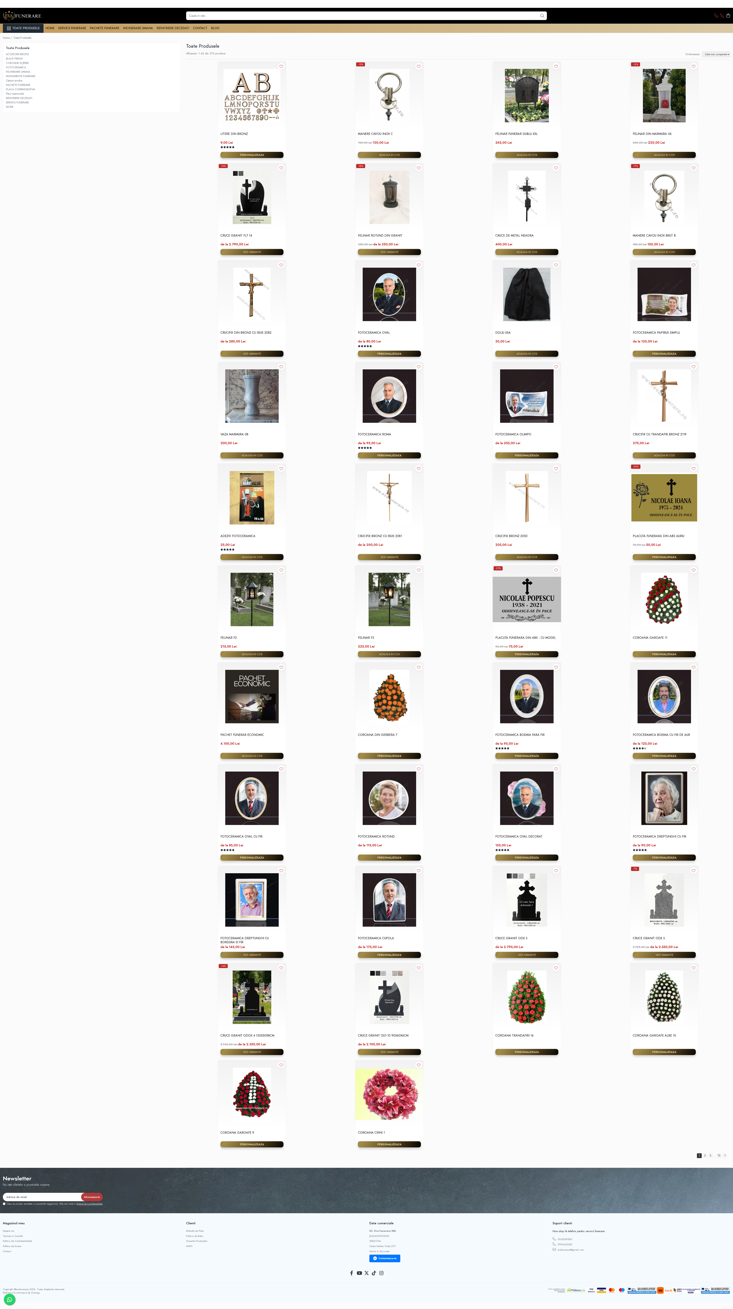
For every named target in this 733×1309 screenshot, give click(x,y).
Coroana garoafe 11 (650, 638)
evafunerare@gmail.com (570, 1250)
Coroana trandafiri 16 (514, 1036)
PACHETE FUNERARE (104, 28)
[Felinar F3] (389, 599)
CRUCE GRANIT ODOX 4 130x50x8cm (247, 1036)
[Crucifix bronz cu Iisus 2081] (389, 498)
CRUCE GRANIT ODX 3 (511, 938)
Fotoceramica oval (374, 333)
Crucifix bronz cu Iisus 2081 (380, 536)
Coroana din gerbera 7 (377, 735)
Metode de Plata (195, 1231)
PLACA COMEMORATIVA (20, 89)
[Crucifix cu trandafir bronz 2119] (664, 396)
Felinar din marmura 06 (652, 134)
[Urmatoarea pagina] (724, 1155)
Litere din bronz (234, 134)
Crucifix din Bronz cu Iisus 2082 (245, 333)
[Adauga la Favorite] (281, 66)
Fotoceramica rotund (376, 837)
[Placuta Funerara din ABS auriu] (664, 498)
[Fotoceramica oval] (389, 294)
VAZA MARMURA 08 (234, 435)
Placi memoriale (15, 94)
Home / (8, 38)
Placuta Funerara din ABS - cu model (525, 638)
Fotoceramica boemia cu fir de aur (661, 735)
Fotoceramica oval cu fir (241, 837)
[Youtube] (359, 1273)
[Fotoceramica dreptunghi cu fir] (664, 798)
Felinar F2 (228, 638)
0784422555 (564, 1244)
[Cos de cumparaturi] (728, 16)
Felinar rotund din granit (380, 236)
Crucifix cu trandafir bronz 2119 (659, 435)
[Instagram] (381, 1273)
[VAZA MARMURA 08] (252, 396)
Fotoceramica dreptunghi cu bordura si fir (244, 940)
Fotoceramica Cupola (376, 938)
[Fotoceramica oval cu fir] (252, 798)
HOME (49, 28)
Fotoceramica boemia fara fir (520, 735)
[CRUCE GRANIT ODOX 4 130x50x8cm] (252, 997)
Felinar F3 (366, 638)
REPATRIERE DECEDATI (173, 28)
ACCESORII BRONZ (17, 54)
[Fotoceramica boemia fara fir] (527, 696)
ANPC (189, 1246)
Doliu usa (503, 333)
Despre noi (8, 1231)
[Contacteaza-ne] (716, 16)
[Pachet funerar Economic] (252, 696)
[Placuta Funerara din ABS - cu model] (527, 599)
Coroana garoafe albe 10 (654, 1036)
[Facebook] (351, 1273)
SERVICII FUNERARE (72, 28)
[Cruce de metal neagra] (527, 197)
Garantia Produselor (196, 1241)
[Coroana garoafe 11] (664, 599)
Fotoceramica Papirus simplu (656, 333)
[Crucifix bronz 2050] (527, 498)
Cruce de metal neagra (514, 236)
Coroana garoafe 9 (237, 1133)
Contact (7, 1251)
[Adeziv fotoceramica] (252, 498)
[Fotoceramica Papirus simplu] (664, 294)
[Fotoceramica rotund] (389, 798)
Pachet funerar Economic (242, 735)
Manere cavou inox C (375, 134)
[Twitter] (366, 1273)
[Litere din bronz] (252, 95)
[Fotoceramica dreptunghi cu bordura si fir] (252, 900)
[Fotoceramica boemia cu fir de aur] (664, 696)
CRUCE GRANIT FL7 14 (236, 236)
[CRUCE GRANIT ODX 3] (527, 900)
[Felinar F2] (252, 599)
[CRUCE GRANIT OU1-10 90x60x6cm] (389, 997)
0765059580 (564, 1239)
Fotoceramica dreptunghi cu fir (659, 837)
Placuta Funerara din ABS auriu (658, 536)
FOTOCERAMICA (16, 67)
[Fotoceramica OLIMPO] (527, 396)
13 (719, 1155)
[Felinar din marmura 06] (664, 95)
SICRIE (9, 107)
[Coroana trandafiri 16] (527, 997)
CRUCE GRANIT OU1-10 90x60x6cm (383, 1036)
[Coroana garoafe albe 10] (664, 997)
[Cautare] (542, 15)
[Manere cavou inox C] (389, 95)
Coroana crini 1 (371, 1133)
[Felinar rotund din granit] (389, 197)
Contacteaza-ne (387, 1258)
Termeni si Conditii (13, 1236)
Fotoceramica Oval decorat (518, 837)
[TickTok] (374, 1273)
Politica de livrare (12, 1246)
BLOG (215, 28)
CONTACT (200, 28)
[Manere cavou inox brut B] (664, 197)
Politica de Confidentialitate (90, 1204)
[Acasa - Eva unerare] (22, 16)
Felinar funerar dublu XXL (516, 134)
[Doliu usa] (527, 294)
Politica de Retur (194, 1236)
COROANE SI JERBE (17, 63)
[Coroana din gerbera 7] (389, 696)
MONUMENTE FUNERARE (20, 76)
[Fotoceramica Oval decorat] (527, 798)
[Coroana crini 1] (389, 1094)
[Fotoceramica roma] (389, 396)
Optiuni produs (14, 80)
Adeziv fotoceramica (237, 536)
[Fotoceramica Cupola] (389, 900)
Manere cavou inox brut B (654, 236)
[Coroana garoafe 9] (252, 1094)
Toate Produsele (26, 28)
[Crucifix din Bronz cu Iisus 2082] (252, 294)
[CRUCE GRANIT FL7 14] (252, 197)
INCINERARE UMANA (138, 28)
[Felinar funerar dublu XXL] (527, 95)
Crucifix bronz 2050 (511, 536)
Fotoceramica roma (374, 435)
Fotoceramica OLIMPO (513, 435)
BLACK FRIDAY (14, 58)
